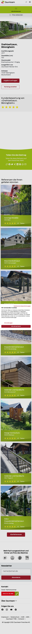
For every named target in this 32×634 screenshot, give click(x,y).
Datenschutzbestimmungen (22, 306)
